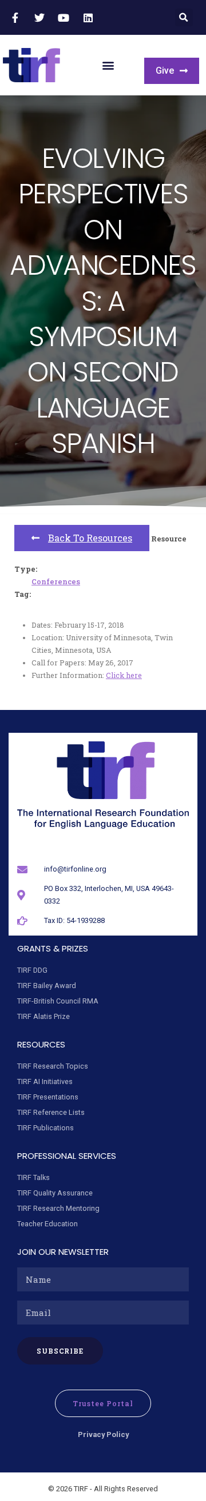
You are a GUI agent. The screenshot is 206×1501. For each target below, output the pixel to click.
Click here (124, 675)
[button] (184, 17)
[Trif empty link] (17, 18)
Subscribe (60, 1350)
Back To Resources (90, 538)
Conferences (55, 581)
